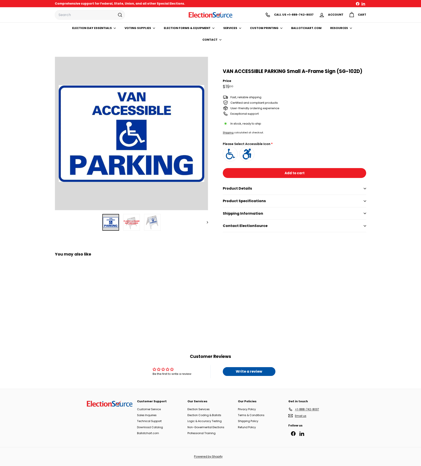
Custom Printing (264, 28)
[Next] (205, 222)
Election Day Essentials (92, 28)
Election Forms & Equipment (187, 28)
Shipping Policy (248, 421)
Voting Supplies (138, 28)
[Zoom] (131, 133)
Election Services (198, 409)
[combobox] (90, 15)
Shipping (228, 132)
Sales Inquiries (147, 415)
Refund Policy (247, 427)
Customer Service (149, 409)
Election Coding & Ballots (204, 415)
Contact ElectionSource (245, 225)
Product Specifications (244, 200)
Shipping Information (243, 213)
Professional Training (201, 433)
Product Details (237, 188)
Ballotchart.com (148, 433)
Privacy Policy (247, 409)
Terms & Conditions (251, 415)
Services (230, 28)
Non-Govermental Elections (205, 427)
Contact (210, 40)
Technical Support (149, 421)
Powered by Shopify (208, 456)
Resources (339, 28)
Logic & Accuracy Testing (204, 421)
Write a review (249, 371)
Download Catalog (150, 427)
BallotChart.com (306, 28)
